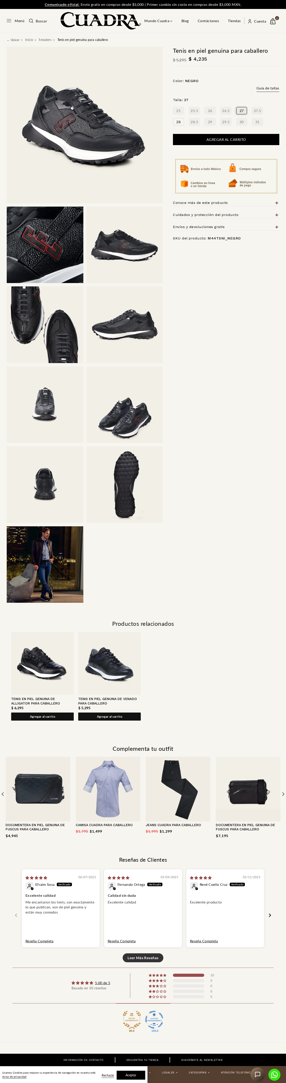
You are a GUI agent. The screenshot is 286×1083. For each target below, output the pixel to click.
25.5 (194, 110)
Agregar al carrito (42, 716)
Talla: (181, 100)
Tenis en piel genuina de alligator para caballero (35, 701)
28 (178, 122)
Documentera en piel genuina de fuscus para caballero (35, 827)
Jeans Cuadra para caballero (173, 825)
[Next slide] (269, 915)
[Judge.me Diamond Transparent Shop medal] (154, 1020)
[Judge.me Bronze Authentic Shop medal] (132, 1020)
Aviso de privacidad (14, 1076)
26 (210, 110)
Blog (185, 21)
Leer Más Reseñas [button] (143, 958)
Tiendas (234, 21)
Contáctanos (208, 21)
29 (210, 122)
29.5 (225, 122)
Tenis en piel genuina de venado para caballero (107, 701)
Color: (185, 81)
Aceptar (131, 1075)
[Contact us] (274, 1075)
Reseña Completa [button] (39, 941)
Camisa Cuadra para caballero (104, 825)
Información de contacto (83, 1060)
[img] (36, 878)
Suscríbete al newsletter (202, 1060)
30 (242, 122)
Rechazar (108, 1075)
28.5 (194, 122)
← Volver (13, 40)
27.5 (257, 110)
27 (242, 110)
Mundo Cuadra (156, 21)
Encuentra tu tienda (142, 1060)
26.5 (225, 110)
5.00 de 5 (102, 983)
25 (178, 110)
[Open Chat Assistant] (257, 1074)
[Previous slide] (16, 915)
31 (257, 122)
